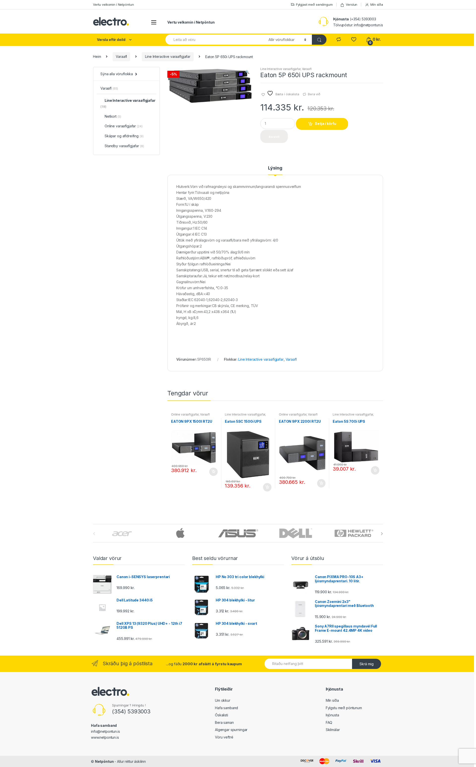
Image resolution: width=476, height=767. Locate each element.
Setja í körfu (325, 123)
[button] (247, 72)
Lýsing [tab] (275, 168)
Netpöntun (104, 761)
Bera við (314, 94)
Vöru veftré (224, 737)
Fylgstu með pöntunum (344, 708)
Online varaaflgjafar (185, 414)
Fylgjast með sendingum (314, 4)
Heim (97, 56)
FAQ (329, 722)
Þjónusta (332, 715)
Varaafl (121, 56)
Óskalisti (221, 715)
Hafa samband (226, 708)
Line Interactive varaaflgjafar (167, 56)
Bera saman (224, 722)
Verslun (351, 4)
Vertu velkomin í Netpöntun (113, 4)
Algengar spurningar (231, 730)
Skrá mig (366, 664)
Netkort (113, 116)
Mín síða (376, 4)
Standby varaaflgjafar (124, 146)
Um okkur (222, 700)
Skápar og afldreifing (124, 136)
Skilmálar (333, 730)
